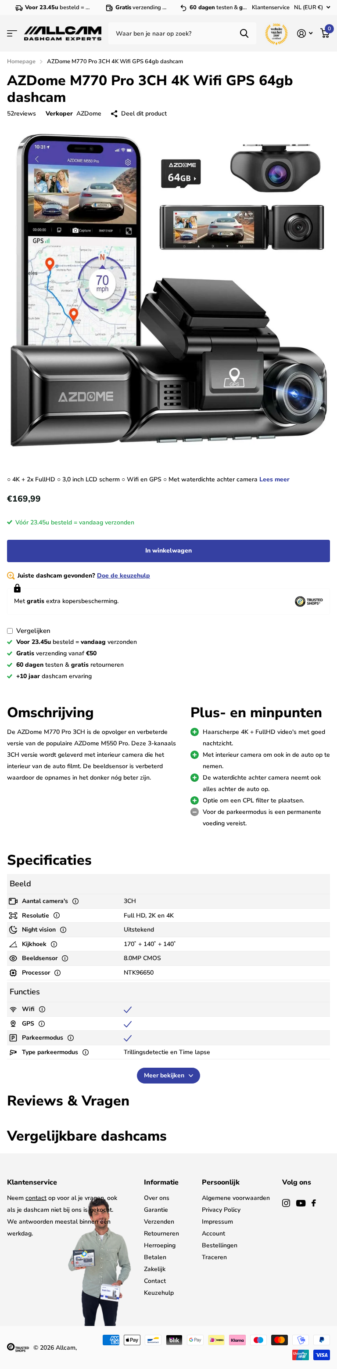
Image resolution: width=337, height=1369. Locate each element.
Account (213, 1233)
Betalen (155, 1257)
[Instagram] (286, 1203)
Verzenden (159, 1221)
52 (21, 113)
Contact (155, 1281)
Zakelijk (154, 1269)
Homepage (21, 61)
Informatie (161, 1182)
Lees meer (274, 479)
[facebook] (314, 1202)
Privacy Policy (221, 1210)
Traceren (214, 1257)
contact (36, 1198)
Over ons (156, 1198)
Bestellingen (219, 1245)
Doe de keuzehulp (123, 575)
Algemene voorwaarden (236, 1198)
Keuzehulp (159, 1293)
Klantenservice (271, 7)
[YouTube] (300, 1203)
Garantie (156, 1210)
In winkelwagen (168, 550)
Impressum (217, 1221)
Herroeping (160, 1245)
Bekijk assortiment (12, 33)
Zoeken (244, 33)
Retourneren (161, 1233)
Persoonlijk (221, 1182)
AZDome (88, 113)
